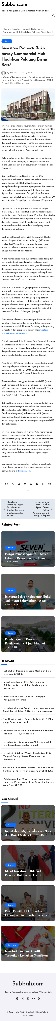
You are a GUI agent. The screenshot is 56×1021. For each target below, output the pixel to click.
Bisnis (6, 41)
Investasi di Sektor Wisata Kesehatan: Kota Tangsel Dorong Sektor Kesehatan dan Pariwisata (27, 756)
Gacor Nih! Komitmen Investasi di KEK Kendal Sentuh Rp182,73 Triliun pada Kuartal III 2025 (28, 769)
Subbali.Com (24, 471)
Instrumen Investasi (43, 77)
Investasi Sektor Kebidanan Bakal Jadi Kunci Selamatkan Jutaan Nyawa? (28, 601)
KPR (50, 80)
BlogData (41, 1012)
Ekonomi (15, 77)
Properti (5, 83)
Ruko (13, 83)
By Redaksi (12, 73)
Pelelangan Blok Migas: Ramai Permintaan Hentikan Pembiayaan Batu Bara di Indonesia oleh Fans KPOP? (28, 782)
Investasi (7, 80)
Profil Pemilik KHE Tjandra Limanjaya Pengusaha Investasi (24, 698)
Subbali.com (14, 4)
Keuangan (41, 80)
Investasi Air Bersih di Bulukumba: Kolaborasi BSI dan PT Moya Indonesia (28, 732)
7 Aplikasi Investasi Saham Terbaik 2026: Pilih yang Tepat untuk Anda (28, 721)
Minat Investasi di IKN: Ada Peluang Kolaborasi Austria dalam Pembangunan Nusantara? (25, 685)
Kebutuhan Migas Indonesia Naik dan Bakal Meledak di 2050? (27, 672)
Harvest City (27, 77)
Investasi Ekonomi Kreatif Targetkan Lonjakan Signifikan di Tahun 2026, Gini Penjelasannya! (29, 709)
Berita (10, 825)
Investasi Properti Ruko (24, 80)
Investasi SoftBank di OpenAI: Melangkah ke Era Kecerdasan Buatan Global (28, 743)
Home (6, 29)
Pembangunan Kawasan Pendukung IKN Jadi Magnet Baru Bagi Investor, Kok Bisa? (25, 643)
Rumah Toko (23, 83)
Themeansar (28, 1016)
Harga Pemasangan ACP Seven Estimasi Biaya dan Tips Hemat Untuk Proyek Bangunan (26, 558)
